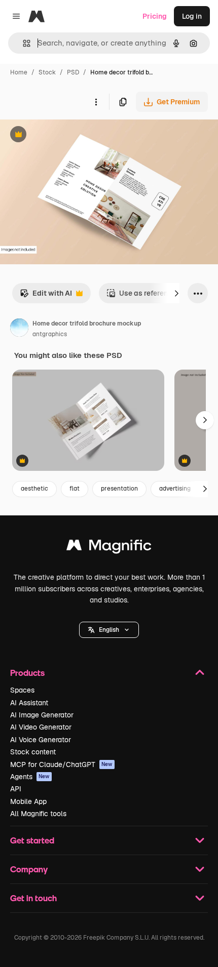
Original (65, 135)
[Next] (176, 293)
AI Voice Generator (40, 739)
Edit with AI (46, 296)
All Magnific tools (38, 813)
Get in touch (33, 898)
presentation (119, 489)
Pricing (154, 16)
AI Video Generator (40, 727)
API (15, 788)
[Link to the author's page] (19, 329)
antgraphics (49, 334)
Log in (192, 16)
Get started (32, 840)
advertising (175, 489)
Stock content (33, 751)
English (109, 630)
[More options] (96, 102)
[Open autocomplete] (23, 43)
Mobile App (28, 801)
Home (18, 72)
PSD (73, 72)
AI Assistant (29, 702)
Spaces (22, 690)
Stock (47, 72)
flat (74, 489)
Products (27, 672)
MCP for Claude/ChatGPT (61, 764)
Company (29, 869)
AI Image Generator (42, 714)
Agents (30, 776)
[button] (109, 630)
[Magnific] (109, 547)
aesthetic (34, 489)
